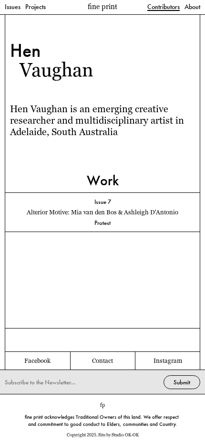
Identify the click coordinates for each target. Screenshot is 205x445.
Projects (35, 7)
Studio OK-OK (125, 435)
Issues (12, 7)
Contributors (163, 7)
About (192, 7)
